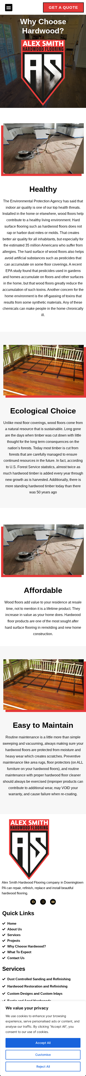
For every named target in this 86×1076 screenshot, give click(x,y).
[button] (8, 7)
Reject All (43, 1066)
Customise (43, 1054)
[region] (43, 1038)
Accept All (43, 1043)
